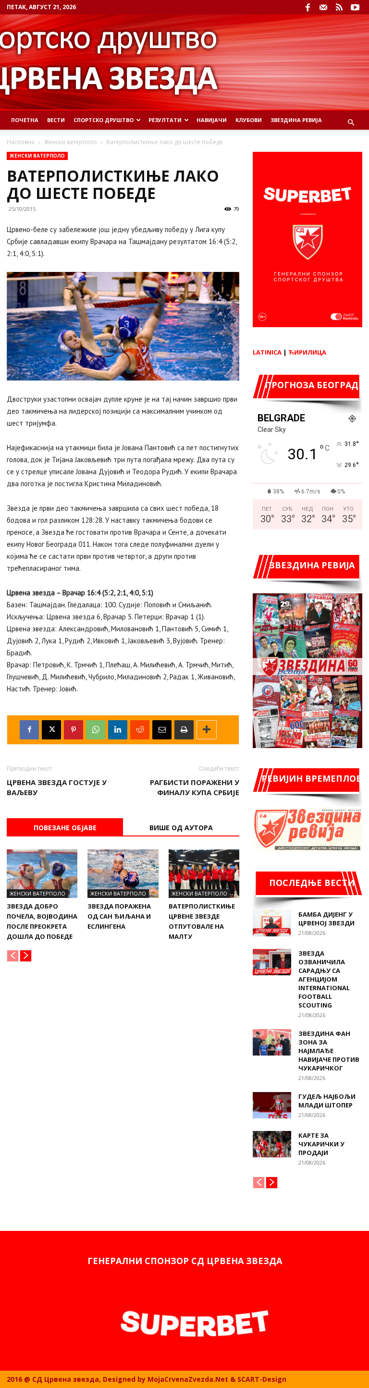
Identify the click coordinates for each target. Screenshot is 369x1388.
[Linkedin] (117, 729)
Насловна (21, 142)
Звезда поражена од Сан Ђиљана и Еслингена (119, 916)
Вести (56, 119)
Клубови (248, 119)
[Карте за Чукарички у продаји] (272, 1144)
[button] (350, 122)
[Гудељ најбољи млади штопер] (272, 1105)
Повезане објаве (65, 827)
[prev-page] (13, 956)
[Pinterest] (73, 729)
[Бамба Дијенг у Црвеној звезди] (272, 923)
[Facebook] (307, 7)
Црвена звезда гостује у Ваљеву (57, 787)
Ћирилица (307, 352)
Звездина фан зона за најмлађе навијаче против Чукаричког (328, 1050)
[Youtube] (355, 7)
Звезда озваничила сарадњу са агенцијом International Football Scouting (324, 979)
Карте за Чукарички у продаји (321, 1144)
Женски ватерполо (70, 142)
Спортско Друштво (104, 119)
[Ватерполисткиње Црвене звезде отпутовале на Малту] (204, 873)
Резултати (165, 119)
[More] (207, 729)
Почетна (24, 119)
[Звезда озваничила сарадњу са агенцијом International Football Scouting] (272, 962)
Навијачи (212, 119)
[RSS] (339, 7)
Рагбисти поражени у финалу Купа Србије (194, 787)
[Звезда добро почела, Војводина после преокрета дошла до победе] (42, 873)
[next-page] (26, 956)
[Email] (162, 729)
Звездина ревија (296, 119)
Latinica (267, 352)
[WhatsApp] (95, 729)
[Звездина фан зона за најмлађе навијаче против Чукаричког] (272, 1042)
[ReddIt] (139, 729)
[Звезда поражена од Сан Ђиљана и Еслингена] (122, 873)
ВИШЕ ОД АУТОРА (181, 827)
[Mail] (323, 7)
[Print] (184, 729)
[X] (51, 729)
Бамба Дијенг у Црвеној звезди (326, 918)
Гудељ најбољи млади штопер (327, 1100)
